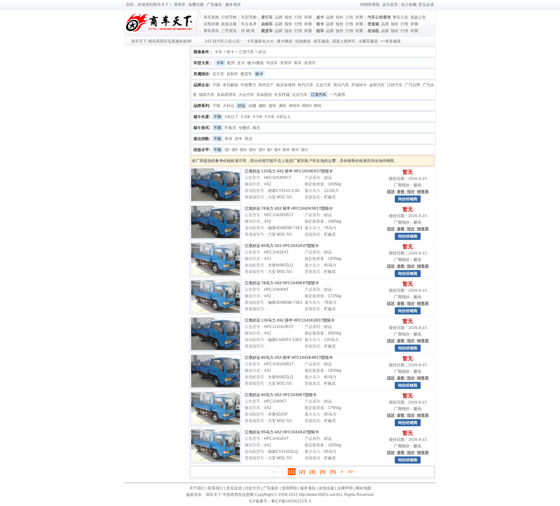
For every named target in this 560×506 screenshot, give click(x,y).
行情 (298, 17)
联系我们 (215, 488)
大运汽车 (246, 94)
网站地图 (363, 488)
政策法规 (229, 24)
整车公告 (400, 17)
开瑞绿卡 (359, 85)
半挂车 (272, 63)
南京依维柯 (286, 85)
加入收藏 (408, 4)
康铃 (282, 105)
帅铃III (294, 105)
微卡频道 (284, 41)
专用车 (286, 63)
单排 (228, 138)
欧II (277, 149)
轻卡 (320, 24)
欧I (269, 149)
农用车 (310, 63)
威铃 (262, 105)
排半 (238, 138)
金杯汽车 (377, 85)
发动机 (373, 31)
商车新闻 (211, 17)
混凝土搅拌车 (344, 41)
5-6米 (269, 116)
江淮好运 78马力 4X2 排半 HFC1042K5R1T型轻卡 (289, 208)
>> (350, 471)
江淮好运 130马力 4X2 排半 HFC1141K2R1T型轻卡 (290, 320)
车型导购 (249, 17)
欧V (304, 149)
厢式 (256, 127)
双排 (248, 138)
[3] (312, 471)
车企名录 (249, 24)
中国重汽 (248, 85)
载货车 (267, 31)
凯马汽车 (341, 85)
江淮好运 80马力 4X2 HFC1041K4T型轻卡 (282, 245)
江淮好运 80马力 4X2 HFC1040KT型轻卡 (281, 395)
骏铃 (272, 105)
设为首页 (390, 4)
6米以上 (284, 116)
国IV (252, 149)
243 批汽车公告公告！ (224, 41)
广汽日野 (412, 85)
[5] (333, 471)
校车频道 (321, 41)
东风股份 (264, 94)
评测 (308, 17)
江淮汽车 (318, 94)
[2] (302, 471)
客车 (298, 63)
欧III (286, 149)
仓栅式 (244, 127)
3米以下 (232, 116)
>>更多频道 (391, 41)
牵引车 (267, 17)
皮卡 (320, 17)
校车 (320, 31)
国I (227, 149)
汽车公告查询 (379, 17)
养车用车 (211, 31)
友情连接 (326, 488)
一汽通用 (337, 94)
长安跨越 (282, 94)
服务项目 (233, 4)
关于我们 (197, 488)
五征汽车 (323, 85)
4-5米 (257, 116)
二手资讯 (229, 31)
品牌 (279, 17)
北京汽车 (300, 94)
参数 (401, 191)
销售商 (423, 191)
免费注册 (196, 4)
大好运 (228, 105)
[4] (323, 471)
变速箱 (373, 24)
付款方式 (252, 488)
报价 (288, 17)
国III (243, 149)
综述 (391, 191)
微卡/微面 (255, 63)
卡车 (220, 63)
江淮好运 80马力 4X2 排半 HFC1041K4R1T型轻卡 (289, 357)
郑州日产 (266, 85)
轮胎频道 (303, 41)
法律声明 (345, 488)
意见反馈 (426, 4)
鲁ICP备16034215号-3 (291, 501)
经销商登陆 (369, 4)
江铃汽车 (394, 85)
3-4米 (246, 116)
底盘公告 (418, 17)
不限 (216, 85)
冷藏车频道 (368, 41)
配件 (231, 63)
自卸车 (267, 24)
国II (235, 149)
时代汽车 (305, 85)
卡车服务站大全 (260, 41)
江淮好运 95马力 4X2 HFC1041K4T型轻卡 (282, 432)
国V (262, 149)
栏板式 (230, 127)
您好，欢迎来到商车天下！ (149, 4)
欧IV (295, 149)
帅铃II (306, 105)
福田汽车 (207, 94)
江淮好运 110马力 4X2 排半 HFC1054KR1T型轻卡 (289, 171)
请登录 (179, 4)
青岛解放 (230, 85)
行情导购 (229, 17)
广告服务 (214, 4)
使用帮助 (289, 488)
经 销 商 (248, 31)
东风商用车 (226, 94)
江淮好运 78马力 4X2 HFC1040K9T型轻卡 (282, 283)
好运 (241, 105)
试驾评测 (211, 24)
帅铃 (317, 105)
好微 (252, 105)
